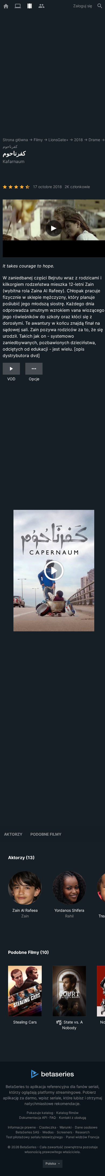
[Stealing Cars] (25, 991)
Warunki (66, 1127)
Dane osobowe (86, 1127)
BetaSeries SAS (27, 1132)
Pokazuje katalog (40, 1113)
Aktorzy (13, 834)
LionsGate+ (58, 139)
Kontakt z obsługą (72, 1118)
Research (82, 1132)
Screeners (64, 1132)
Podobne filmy (45, 834)
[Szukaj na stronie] (100, 6)
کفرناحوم (10, 146)
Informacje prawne (22, 1127)
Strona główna (15, 139)
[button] (25, 897)
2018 (78, 139)
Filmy (38, 139)
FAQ (53, 1118)
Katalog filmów (67, 1113)
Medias (48, 1132)
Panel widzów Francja (82, 1137)
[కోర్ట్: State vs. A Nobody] (69, 991)
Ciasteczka (47, 1127)
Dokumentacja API (33, 1118)
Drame (94, 139)
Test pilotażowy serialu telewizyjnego (34, 1137)
